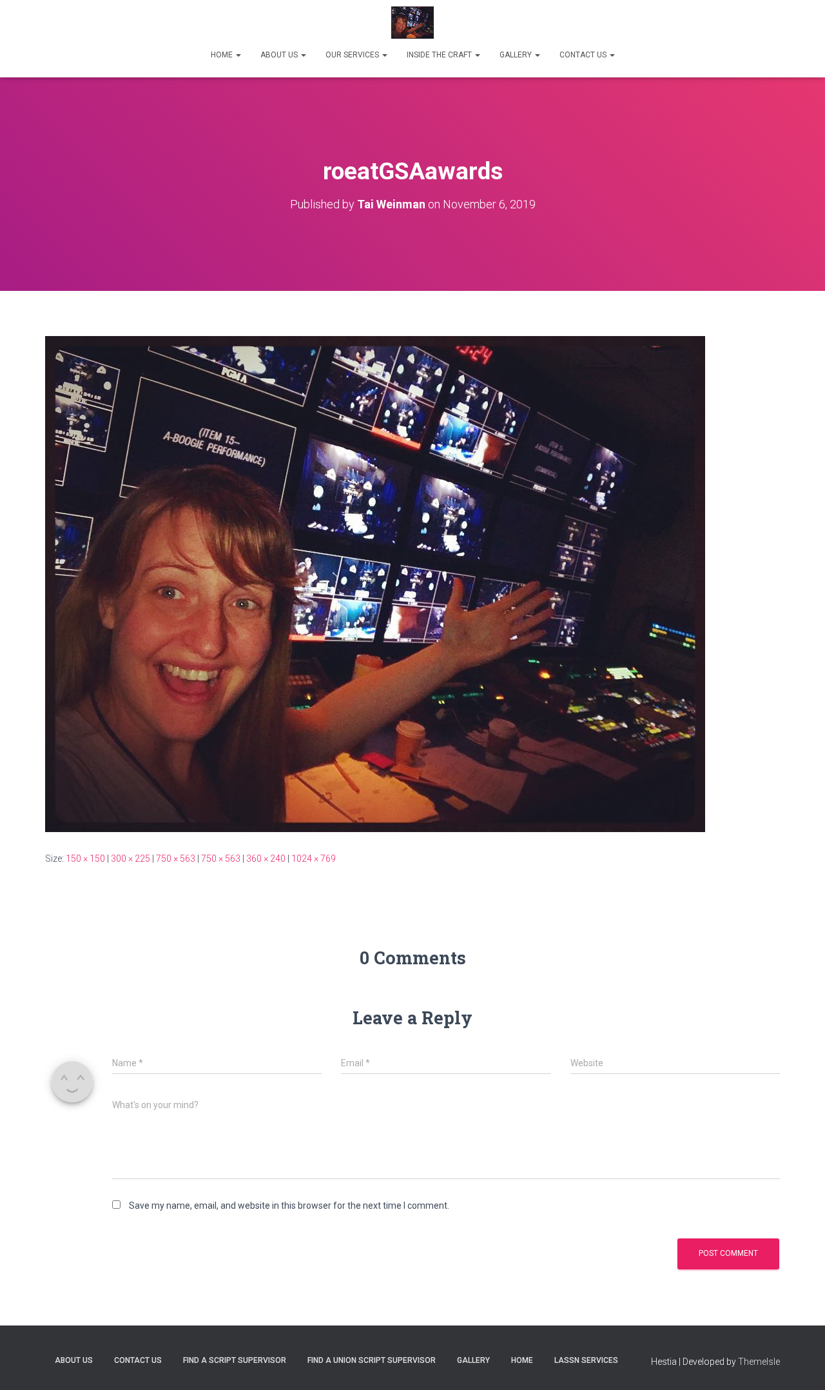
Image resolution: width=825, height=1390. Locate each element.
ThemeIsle (759, 1361)
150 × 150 (85, 858)
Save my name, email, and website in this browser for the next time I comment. (289, 1205)
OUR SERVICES (353, 54)
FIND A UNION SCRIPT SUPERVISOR (371, 1360)
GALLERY (517, 54)
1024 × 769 (313, 858)
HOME (223, 54)
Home (522, 1360)
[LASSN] (413, 22)
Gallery (473, 1360)
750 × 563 (175, 858)
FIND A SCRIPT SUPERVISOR (234, 1360)
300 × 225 (130, 858)
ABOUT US (280, 54)
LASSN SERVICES (586, 1360)
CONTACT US (583, 54)
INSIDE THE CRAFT (440, 54)
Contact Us (138, 1360)
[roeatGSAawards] (375, 583)
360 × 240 (266, 858)
